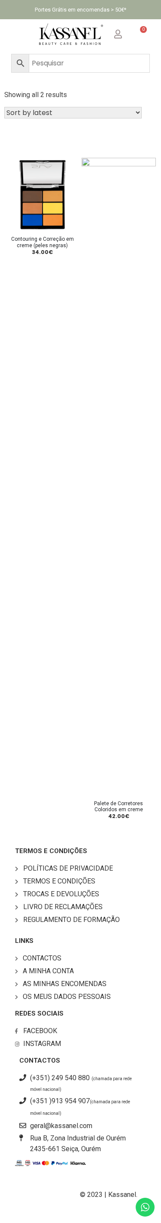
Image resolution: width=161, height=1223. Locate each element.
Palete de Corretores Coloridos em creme (118, 806)
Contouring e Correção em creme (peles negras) (42, 242)
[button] (21, 34)
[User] (125, 32)
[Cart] (140, 34)
